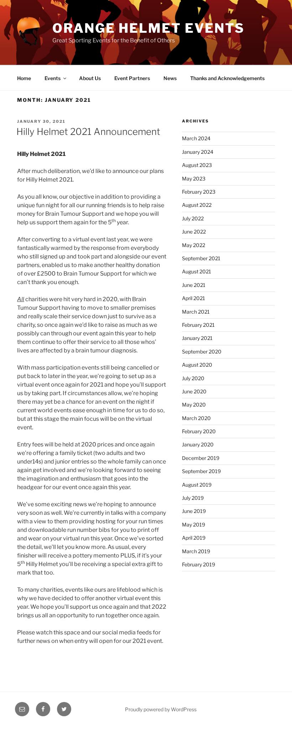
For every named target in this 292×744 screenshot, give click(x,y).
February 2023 (198, 192)
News (170, 78)
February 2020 (199, 431)
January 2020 (198, 444)
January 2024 (197, 152)
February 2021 (198, 325)
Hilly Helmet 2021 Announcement (88, 131)
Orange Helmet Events (148, 28)
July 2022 (193, 218)
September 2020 (201, 352)
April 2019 (193, 538)
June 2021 (193, 285)
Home (24, 78)
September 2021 (201, 258)
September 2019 (201, 471)
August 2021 (196, 271)
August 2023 (197, 165)
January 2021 (197, 338)
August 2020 (197, 365)
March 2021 (196, 312)
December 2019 (200, 458)
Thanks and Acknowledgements (227, 78)
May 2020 (194, 405)
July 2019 (193, 498)
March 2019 (196, 551)
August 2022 (197, 205)
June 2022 (194, 232)
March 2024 (196, 138)
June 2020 (194, 391)
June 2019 (194, 511)
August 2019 (197, 485)
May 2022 (193, 245)
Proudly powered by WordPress (161, 709)
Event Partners (132, 78)
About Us (90, 78)
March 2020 (196, 418)
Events (53, 78)
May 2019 (193, 525)
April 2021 (193, 298)
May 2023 (193, 178)
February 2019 (198, 564)
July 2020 (193, 378)
